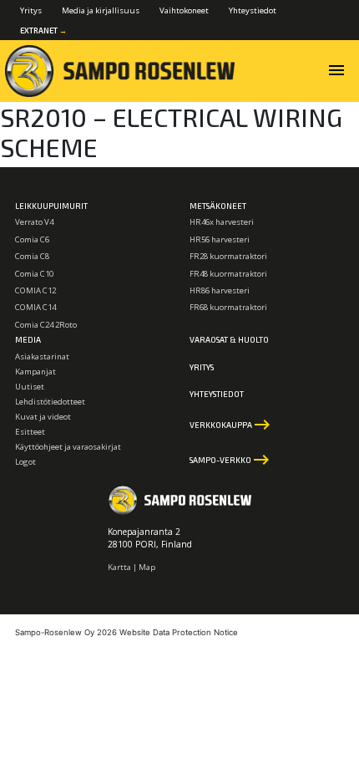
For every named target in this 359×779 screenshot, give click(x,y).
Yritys (31, 10)
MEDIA (28, 339)
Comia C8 (32, 256)
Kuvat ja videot (43, 416)
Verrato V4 (34, 221)
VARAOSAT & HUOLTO (229, 339)
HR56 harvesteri (220, 239)
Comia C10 (34, 273)
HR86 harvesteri (220, 290)
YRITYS (202, 367)
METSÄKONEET (218, 206)
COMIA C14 (35, 307)
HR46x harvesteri (222, 221)
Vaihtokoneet (184, 10)
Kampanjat (35, 371)
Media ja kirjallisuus (100, 10)
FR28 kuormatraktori (228, 256)
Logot (25, 461)
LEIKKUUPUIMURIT (51, 206)
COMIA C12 (35, 290)
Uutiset (29, 386)
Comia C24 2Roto (46, 324)
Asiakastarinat (42, 356)
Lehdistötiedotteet (50, 401)
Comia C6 (32, 239)
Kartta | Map (131, 567)
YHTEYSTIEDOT (217, 394)
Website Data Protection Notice (178, 632)
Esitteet (30, 431)
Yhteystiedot (252, 10)
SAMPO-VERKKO (230, 460)
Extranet (43, 30)
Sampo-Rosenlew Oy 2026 (66, 632)
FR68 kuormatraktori (228, 307)
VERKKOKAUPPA (231, 425)
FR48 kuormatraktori (228, 273)
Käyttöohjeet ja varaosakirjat (68, 446)
